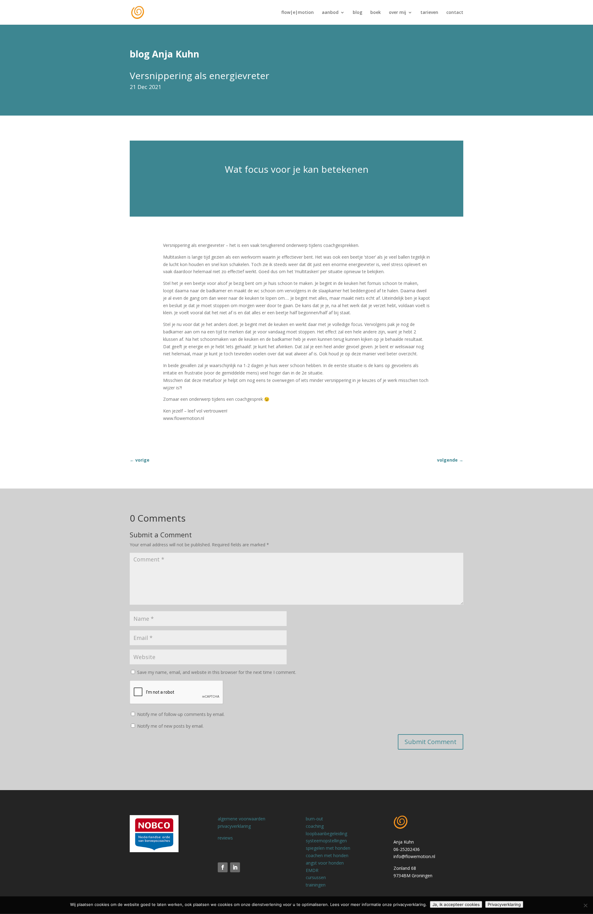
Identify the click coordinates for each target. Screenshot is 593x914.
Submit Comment (430, 742)
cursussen (316, 877)
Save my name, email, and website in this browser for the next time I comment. (216, 672)
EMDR (312, 870)
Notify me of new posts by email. (170, 726)
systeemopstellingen (326, 841)
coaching (315, 826)
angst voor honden (325, 863)
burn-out (314, 819)
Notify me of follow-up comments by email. (181, 714)
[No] (585, 905)
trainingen (316, 885)
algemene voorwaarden (241, 819)
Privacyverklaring (504, 904)
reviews (225, 838)
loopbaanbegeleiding (326, 833)
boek (375, 12)
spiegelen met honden (328, 848)
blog (357, 12)
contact (454, 12)
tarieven (429, 12)
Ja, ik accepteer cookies (456, 904)
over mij (397, 12)
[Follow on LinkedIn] (235, 867)
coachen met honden (327, 855)
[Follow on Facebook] (223, 867)
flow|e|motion (297, 12)
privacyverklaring (234, 826)
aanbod (330, 12)
